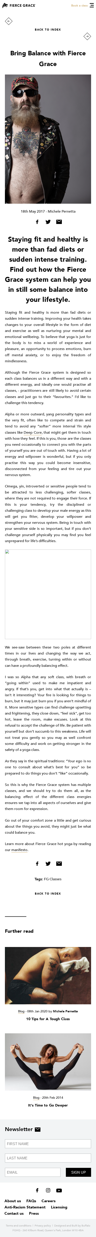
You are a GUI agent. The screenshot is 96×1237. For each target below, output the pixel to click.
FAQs (31, 1201)
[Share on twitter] (48, 223)
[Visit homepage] (19, 5)
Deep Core (33, 432)
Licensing (59, 1207)
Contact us (14, 1213)
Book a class (79, 6)
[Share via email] (58, 223)
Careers (49, 1201)
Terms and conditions (18, 1225)
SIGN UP (78, 1172)
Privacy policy (43, 1225)
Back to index (48, 29)
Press (34, 1213)
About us (12, 1201)
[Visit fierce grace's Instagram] (48, 1191)
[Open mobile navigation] (92, 5)
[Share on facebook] (38, 223)
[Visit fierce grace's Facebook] (38, 1191)
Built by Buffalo (81, 1225)
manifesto (19, 849)
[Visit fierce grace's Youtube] (58, 1191)
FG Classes (52, 879)
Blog (21, 1011)
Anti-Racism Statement (25, 1207)
